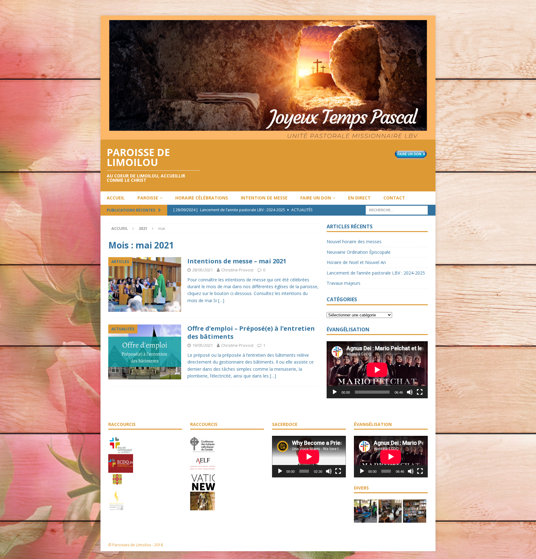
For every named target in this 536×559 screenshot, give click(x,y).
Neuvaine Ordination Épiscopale (359, 252)
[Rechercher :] (397, 209)
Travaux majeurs (343, 283)
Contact (394, 198)
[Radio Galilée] (116, 507)
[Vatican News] (202, 488)
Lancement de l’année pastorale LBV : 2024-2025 (376, 273)
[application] (377, 369)
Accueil (116, 198)
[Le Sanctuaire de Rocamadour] (202, 507)
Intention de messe (264, 198)
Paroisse (147, 198)
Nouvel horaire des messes (354, 241)
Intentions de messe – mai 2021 (236, 261)
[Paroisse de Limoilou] (268, 136)
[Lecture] (335, 392)
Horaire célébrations (201, 198)
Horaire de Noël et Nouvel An (356, 262)
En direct (359, 198)
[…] (221, 300)
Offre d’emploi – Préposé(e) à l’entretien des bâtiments (251, 332)
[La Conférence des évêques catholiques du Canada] (202, 451)
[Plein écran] (420, 392)
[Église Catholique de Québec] (120, 451)
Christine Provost (237, 270)
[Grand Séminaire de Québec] (117, 488)
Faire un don (315, 198)
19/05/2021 (202, 345)
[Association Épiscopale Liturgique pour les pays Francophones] (202, 469)
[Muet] (410, 392)
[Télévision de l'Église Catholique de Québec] (120, 469)
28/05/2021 (202, 270)
